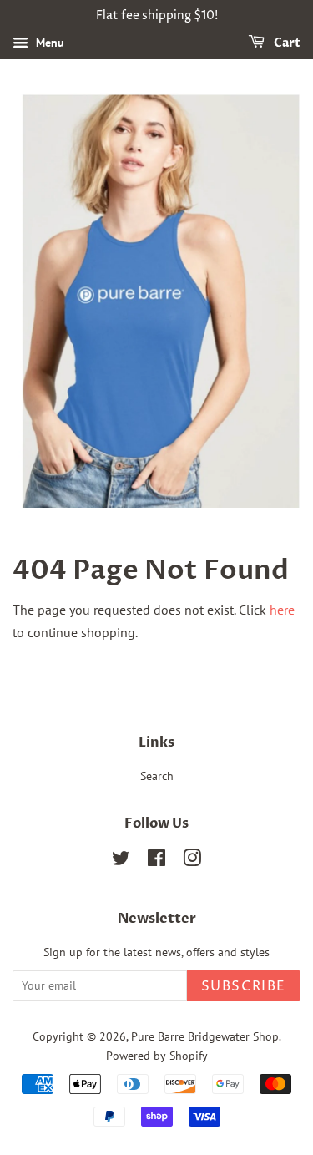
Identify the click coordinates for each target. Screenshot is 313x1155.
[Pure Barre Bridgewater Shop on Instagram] (192, 861)
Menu (48, 42)
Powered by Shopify (157, 1055)
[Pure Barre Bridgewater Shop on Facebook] (156, 861)
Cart (285, 43)
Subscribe (243, 986)
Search (157, 775)
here (282, 609)
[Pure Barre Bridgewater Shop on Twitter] (121, 861)
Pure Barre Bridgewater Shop (205, 1036)
